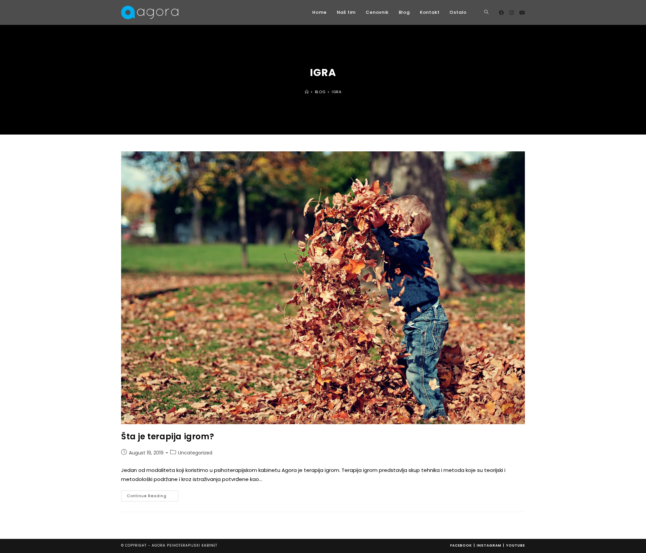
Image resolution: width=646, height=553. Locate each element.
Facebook (461, 545)
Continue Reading (152, 494)
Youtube (515, 545)
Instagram (489, 545)
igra (336, 92)
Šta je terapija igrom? (167, 436)
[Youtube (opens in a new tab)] (522, 12)
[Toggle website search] (486, 12)
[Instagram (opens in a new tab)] (511, 12)
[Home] (307, 92)
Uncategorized (195, 452)
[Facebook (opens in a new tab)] (501, 12)
